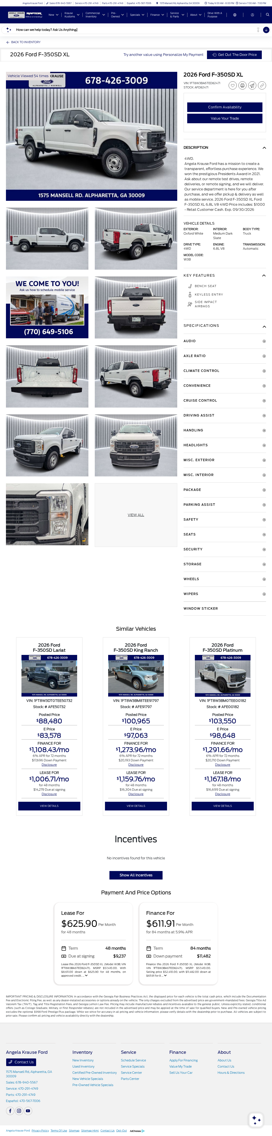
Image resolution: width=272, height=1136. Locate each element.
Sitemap (74, 1130)
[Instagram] (19, 1111)
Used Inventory (83, 1066)
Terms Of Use (59, 1130)
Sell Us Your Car (181, 1072)
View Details (49, 805)
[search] (267, 14)
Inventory (82, 1052)
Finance (177, 1052)
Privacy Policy (40, 1130)
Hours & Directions (231, 1072)
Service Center (131, 1072)
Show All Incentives (136, 875)
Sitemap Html (90, 1130)
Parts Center (130, 1079)
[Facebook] (10, 1111)
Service (128, 1052)
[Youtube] (28, 1111)
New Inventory (83, 1060)
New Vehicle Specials (87, 1079)
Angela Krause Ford (18, 1130)
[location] (157, 3)
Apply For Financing (183, 1060)
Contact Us (24, 1062)
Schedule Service (133, 1060)
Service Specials (132, 1066)
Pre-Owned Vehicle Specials (92, 1085)
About (224, 1052)
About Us (224, 1060)
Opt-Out (121, 1130)
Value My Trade (180, 1066)
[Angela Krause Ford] (25, 15)
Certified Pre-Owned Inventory (94, 1072)
